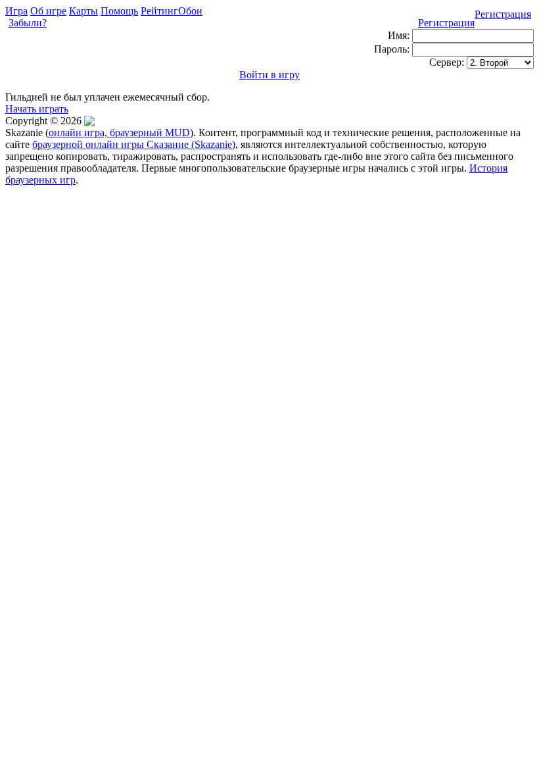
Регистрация (503, 14)
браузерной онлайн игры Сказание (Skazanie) (133, 144)
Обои (190, 10)
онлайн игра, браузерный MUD (119, 132)
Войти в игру (269, 74)
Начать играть (36, 108)
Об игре (48, 10)
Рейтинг (159, 10)
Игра (16, 10)
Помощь (119, 10)
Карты (83, 10)
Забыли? (28, 22)
